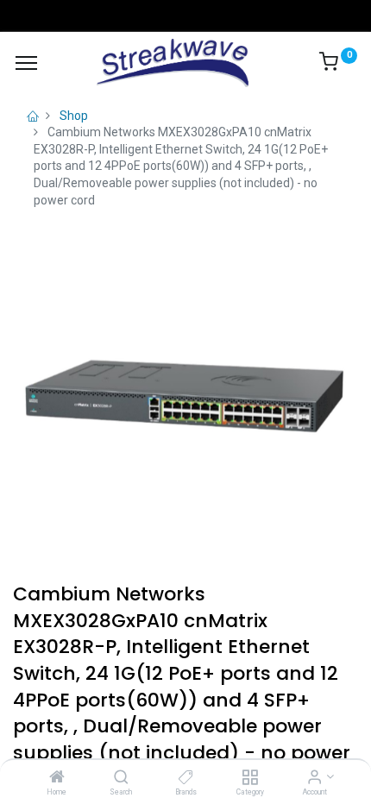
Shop (74, 115)
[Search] (121, 778)
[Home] (57, 778)
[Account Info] (314, 778)
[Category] (250, 778)
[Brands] (186, 778)
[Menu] (26, 63)
